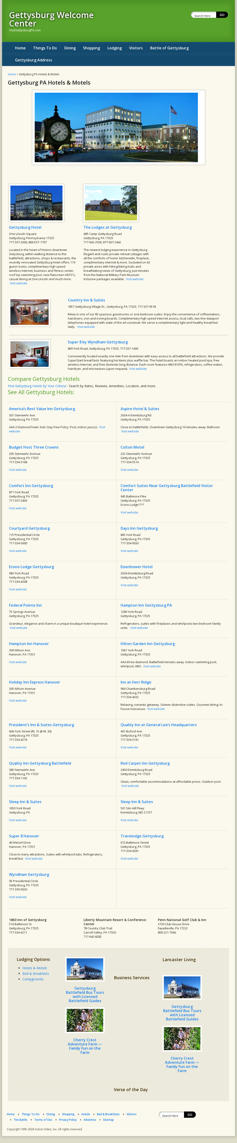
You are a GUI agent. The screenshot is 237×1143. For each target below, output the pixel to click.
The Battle (20, 1120)
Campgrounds (33, 979)
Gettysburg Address (33, 60)
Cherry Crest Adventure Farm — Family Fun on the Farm (85, 1046)
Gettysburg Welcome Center (51, 19)
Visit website (18, 283)
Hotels (85, 1114)
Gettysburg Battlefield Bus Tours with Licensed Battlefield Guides (85, 994)
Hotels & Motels (34, 968)
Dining (70, 48)
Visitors (136, 48)
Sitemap (108, 1120)
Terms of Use (43, 1120)
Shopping (91, 48)
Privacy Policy (68, 1120)
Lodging (114, 48)
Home (20, 48)
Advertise (90, 1120)
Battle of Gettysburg (169, 48)
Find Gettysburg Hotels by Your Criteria (37, 386)
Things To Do (45, 48)
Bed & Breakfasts (35, 973)
